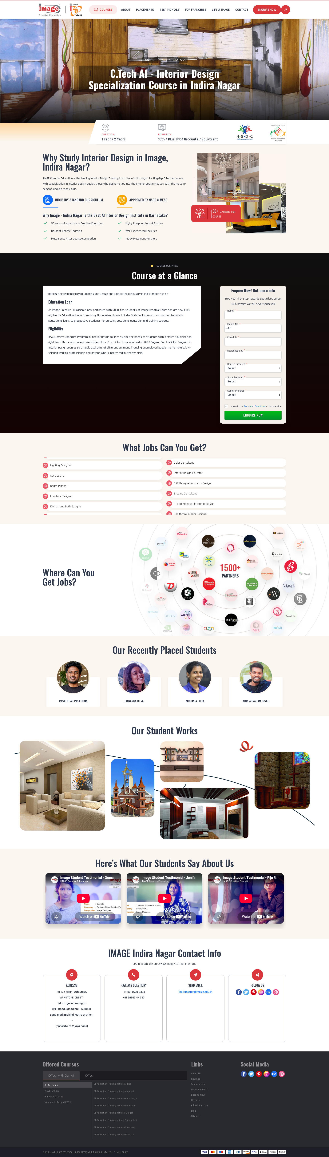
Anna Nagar (115, 1098)
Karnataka (177, 60)
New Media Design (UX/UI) (58, 1102)
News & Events (199, 1089)
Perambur (114, 1105)
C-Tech (89, 1075)
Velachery (114, 1127)
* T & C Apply (121, 1152)
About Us (196, 1073)
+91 (228, 328)
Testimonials (170, 9)
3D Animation (51, 1085)
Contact (150, 60)
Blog (193, 1111)
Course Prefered (237, 364)
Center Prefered (237, 391)
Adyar (112, 1083)
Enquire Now (267, 9)
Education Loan (199, 1105)
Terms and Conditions (255, 406)
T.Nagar (113, 1112)
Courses (195, 1079)
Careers (195, 1100)
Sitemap (195, 1116)
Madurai (114, 1134)
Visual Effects (52, 1090)
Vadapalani (115, 1120)
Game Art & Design (54, 1096)
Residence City (236, 351)
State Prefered (236, 377)
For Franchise (195, 9)
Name (231, 310)
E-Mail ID (233, 337)
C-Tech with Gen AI (61, 1075)
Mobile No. (234, 324)
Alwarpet (114, 1091)
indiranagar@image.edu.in (195, 992)
